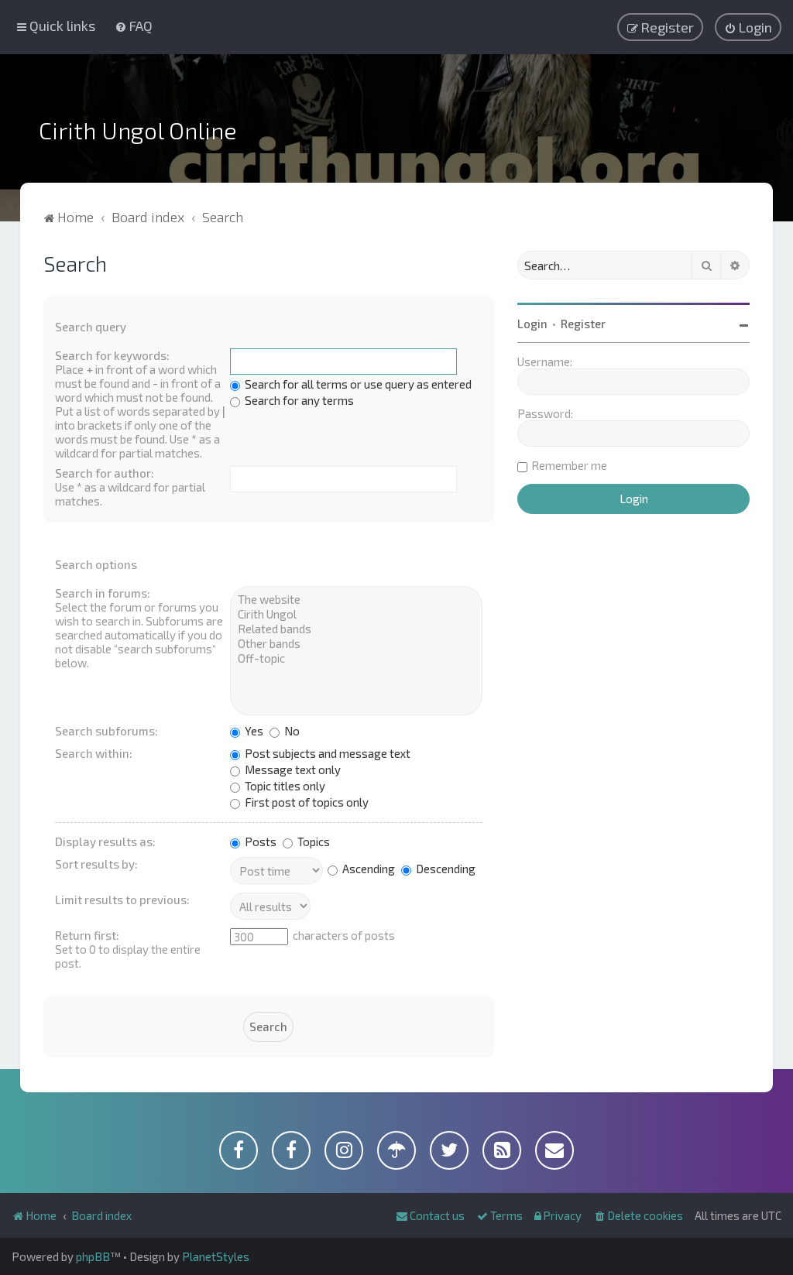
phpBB (93, 1256)
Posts (259, 841)
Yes (252, 731)
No (291, 731)
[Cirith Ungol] (356, 614)
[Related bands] (356, 629)
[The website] (356, 599)
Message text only (291, 769)
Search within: (93, 753)
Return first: (87, 935)
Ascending (367, 869)
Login (532, 324)
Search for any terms (298, 400)
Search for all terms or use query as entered (357, 384)
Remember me (569, 465)
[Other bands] (356, 643)
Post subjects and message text (326, 753)
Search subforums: (106, 731)
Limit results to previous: (122, 900)
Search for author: (104, 473)
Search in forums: (102, 593)
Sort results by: (96, 864)
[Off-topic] (356, 658)
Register (583, 324)
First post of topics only (305, 802)
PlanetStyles (215, 1256)
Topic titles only (283, 786)
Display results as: (105, 841)
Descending (444, 869)
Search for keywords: (112, 355)
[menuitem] (133, 25)
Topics (312, 841)
